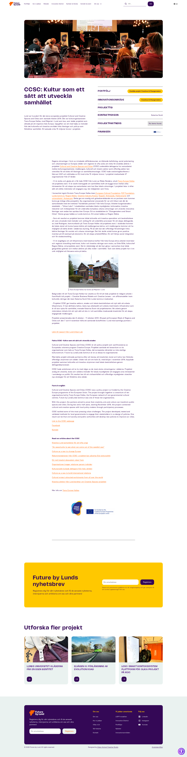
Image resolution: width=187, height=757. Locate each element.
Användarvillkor (157, 747)
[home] (14, 4)
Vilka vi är (96, 725)
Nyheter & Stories (72, 4)
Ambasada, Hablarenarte (116, 196)
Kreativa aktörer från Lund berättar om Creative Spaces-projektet (79, 482)
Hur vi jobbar (37, 4)
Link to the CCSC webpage (63, 421)
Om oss (95, 717)
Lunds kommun (58, 196)
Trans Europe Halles (126, 181)
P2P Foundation (127, 193)
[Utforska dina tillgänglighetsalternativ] (181, 751)
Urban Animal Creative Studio (107, 747)
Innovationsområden (123, 733)
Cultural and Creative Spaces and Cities (76, 166)
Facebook (56, 425)
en (177, 4)
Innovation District (58, 4)
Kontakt (55, 430)
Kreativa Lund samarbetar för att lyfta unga (70, 443)
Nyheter (118, 729)
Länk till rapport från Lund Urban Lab (67, 332)
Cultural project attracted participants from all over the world (77, 477)
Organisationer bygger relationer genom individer (72, 464)
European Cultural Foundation (107, 193)
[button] (97, 3)
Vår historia (97, 729)
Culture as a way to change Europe (66, 451)
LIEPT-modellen (121, 717)
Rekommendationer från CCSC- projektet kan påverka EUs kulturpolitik (81, 456)
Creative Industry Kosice (88, 196)
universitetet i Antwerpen (62, 198)
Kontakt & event (86, 4)
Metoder (46, 4)
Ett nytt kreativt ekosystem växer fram (68, 460)
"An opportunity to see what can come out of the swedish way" (78, 447)
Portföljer (27, 4)
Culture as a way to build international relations (71, 473)
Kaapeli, (102, 196)
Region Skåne (71, 196)
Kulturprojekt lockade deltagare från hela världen (72, 469)
